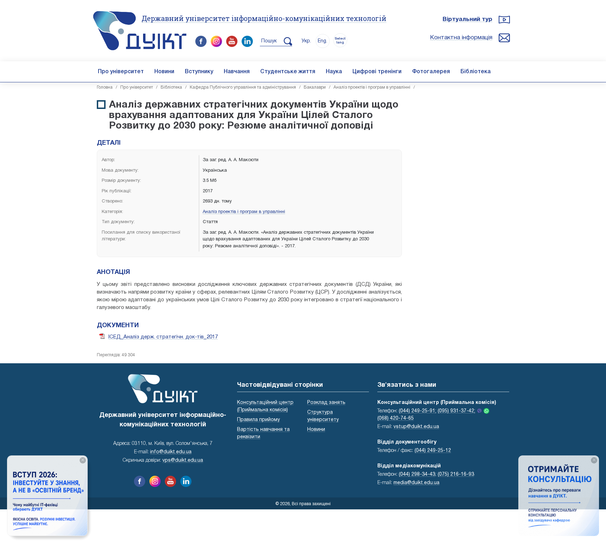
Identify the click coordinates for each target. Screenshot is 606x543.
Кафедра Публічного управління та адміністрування (243, 87)
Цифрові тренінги (377, 71)
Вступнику (199, 71)
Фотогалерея (431, 71)
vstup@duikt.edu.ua (416, 427)
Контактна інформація (461, 37)
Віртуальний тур (467, 19)
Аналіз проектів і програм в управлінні (372, 87)
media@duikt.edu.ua (416, 483)
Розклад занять (326, 402)
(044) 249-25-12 (433, 450)
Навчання (237, 71)
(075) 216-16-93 (456, 474)
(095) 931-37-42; (456, 411)
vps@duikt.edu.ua (182, 460)
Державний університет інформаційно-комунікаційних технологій (264, 18)
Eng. (322, 41)
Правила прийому (258, 420)
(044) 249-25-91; (417, 411)
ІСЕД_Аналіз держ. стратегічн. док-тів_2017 (163, 337)
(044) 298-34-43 (417, 474)
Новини (164, 71)
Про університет (121, 71)
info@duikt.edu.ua (170, 452)
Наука (334, 71)
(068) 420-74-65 (395, 418)
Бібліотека (475, 71)
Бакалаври (315, 87)
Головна (105, 87)
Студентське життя (287, 71)
